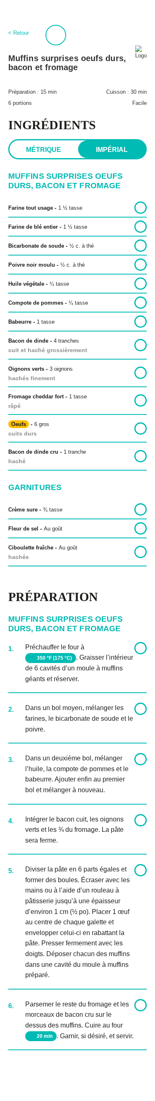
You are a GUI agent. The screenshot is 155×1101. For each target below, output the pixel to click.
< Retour (18, 33)
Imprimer (55, 35)
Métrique (43, 149)
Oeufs (18, 424)
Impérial (112, 149)
